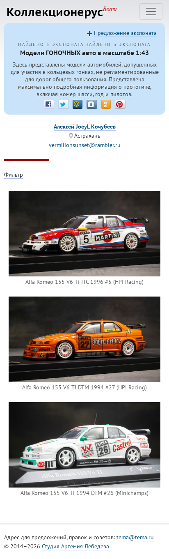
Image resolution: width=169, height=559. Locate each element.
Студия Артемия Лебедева (75, 546)
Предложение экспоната (125, 33)
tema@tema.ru (135, 537)
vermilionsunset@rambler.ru (85, 145)
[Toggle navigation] (150, 11)
